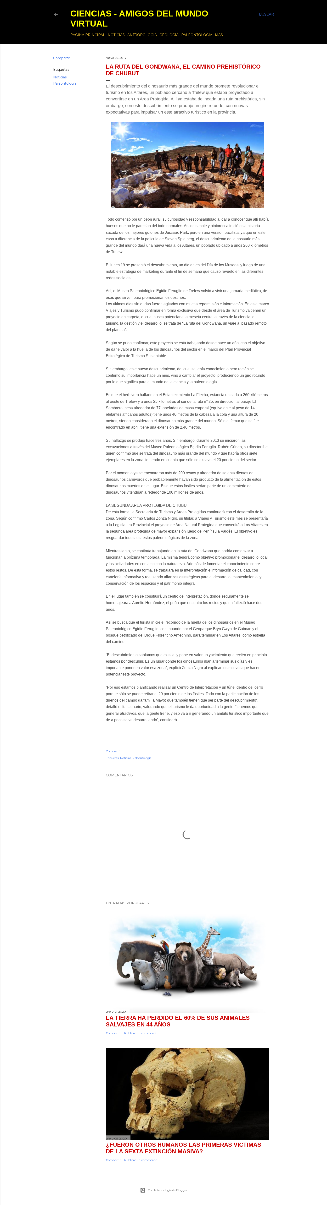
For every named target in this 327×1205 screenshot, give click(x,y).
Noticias (116, 35)
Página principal (87, 35)
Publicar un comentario (140, 1033)
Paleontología (196, 35)
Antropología (142, 35)
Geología (169, 35)
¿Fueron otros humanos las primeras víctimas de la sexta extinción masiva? (183, 1148)
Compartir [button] (61, 58)
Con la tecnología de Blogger (167, 1190)
